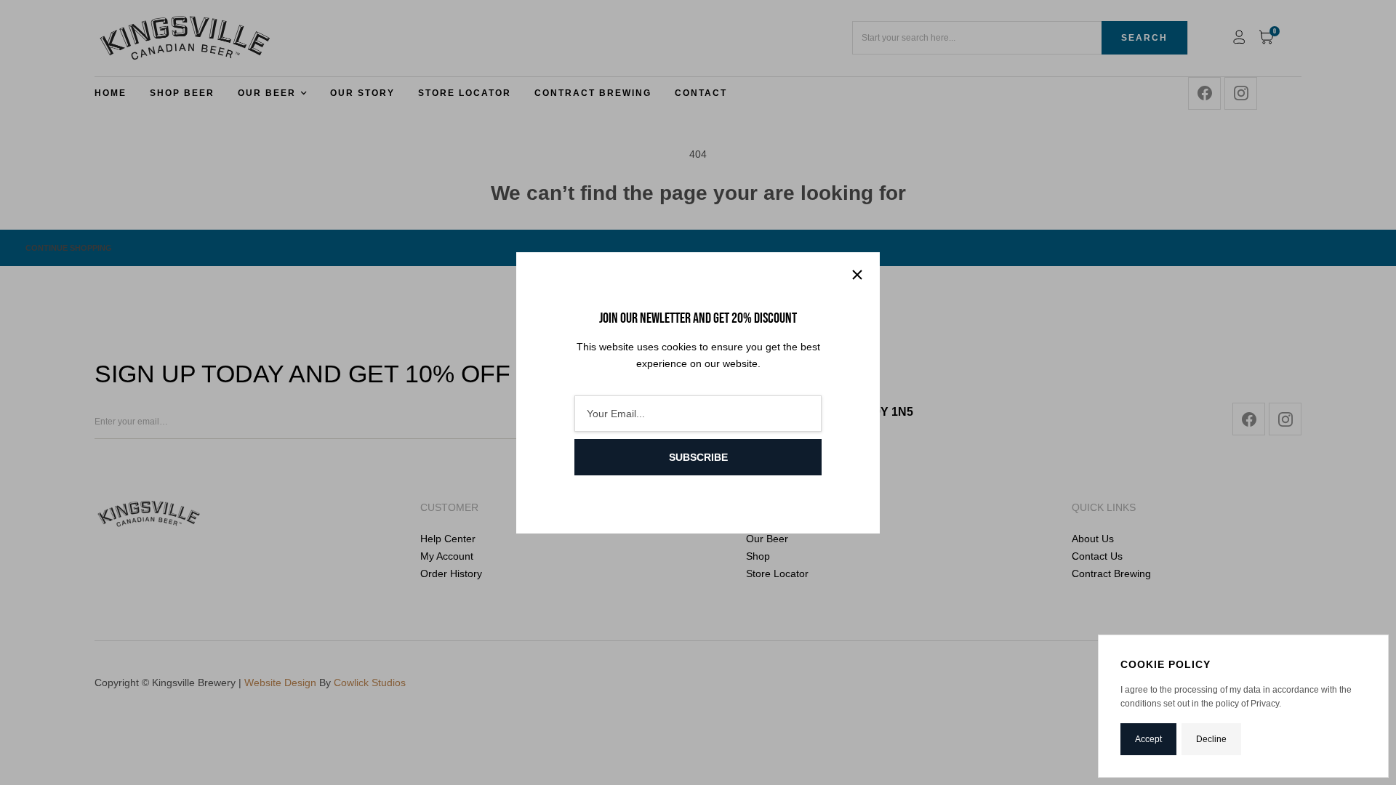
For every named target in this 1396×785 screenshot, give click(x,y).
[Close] (857, 275)
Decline (1211, 739)
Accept (1148, 739)
